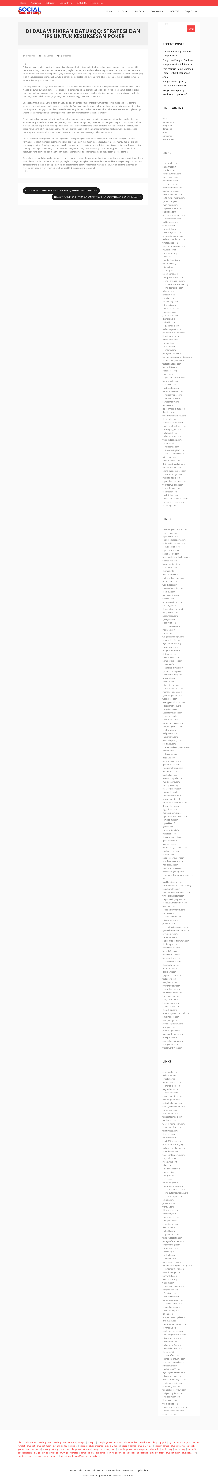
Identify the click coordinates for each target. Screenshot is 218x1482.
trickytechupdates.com (172, 484)
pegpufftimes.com (170, 180)
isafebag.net (168, 270)
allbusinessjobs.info (171, 546)
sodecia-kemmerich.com (173, 909)
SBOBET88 (81, 3)
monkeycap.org (169, 253)
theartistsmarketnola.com (174, 415)
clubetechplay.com (171, 965)
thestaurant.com (169, 937)
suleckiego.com (169, 505)
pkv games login (169, 122)
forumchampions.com (172, 187)
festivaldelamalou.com (172, 194)
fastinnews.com (169, 979)
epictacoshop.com (170, 388)
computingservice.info (172, 726)
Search (165, 23)
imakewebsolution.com (173, 588)
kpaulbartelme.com (171, 889)
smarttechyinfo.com (171, 640)
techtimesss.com (170, 222)
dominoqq (167, 129)
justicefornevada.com (172, 712)
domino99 (31, 1442)
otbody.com (168, 291)
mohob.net (167, 633)
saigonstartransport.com (173, 377)
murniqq (64, 1452)
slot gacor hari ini (51, 1456)
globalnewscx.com (170, 754)
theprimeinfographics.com (174, 899)
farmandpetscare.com (172, 723)
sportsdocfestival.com (172, 1041)
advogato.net (168, 267)
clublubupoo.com (170, 944)
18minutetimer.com (171, 685)
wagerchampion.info (171, 799)
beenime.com (168, 906)
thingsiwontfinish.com (172, 1048)
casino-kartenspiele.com (173, 281)
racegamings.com (170, 1020)
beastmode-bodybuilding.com (176, 557)
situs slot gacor (184, 1442)
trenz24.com (168, 298)
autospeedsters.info (171, 795)
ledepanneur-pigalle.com (173, 408)
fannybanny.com (169, 982)
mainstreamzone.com (172, 692)
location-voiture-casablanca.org (176, 885)
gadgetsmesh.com (170, 709)
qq (124, 1452)
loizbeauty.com (169, 305)
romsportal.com (169, 1037)
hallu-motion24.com (171, 436)
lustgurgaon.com (170, 616)
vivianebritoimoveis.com (173, 246)
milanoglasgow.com (171, 429)
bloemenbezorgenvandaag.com (177, 357)
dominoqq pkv (87, 1452)
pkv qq (21, 1442)
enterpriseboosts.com (172, 277)
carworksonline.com (171, 218)
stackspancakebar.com (172, 422)
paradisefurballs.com (172, 661)
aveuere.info (168, 664)
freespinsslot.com (170, 657)
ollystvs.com (168, 750)
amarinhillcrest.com (171, 260)
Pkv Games (36, 3)
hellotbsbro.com (170, 719)
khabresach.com (169, 491)
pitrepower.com (169, 457)
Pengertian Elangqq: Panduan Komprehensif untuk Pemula (177, 62)
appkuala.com (168, 346)
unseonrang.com (170, 737)
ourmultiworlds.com (171, 173)
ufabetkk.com (168, 322)
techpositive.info (169, 733)
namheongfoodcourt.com (174, 426)
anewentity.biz (168, 343)
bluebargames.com (171, 191)
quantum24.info (169, 840)
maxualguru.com (170, 647)
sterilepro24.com (170, 864)
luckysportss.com (170, 999)
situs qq (83, 1446)
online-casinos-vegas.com (174, 471)
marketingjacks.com (171, 477)
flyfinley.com (168, 598)
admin (32, 55)
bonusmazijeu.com (171, 947)
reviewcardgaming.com (173, 871)
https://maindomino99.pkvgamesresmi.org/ (80, 1456)
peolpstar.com (169, 211)
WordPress (129, 1475)
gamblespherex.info (171, 813)
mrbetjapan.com (170, 339)
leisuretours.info (169, 716)
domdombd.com (170, 968)
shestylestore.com (170, 1044)
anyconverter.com (170, 308)
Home (23, 3)
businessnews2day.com (173, 858)
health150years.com (171, 232)
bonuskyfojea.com (170, 951)
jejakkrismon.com (170, 315)
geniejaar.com (168, 619)
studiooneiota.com (171, 782)
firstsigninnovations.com (173, 198)
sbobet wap (167, 1449)
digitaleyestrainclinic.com (173, 464)
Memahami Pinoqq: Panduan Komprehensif (177, 53)
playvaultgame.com (171, 1030)
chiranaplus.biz (169, 419)
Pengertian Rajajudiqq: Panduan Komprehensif (174, 92)
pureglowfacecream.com (173, 332)
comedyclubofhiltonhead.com (176, 892)
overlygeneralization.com (173, 702)
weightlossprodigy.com (173, 636)
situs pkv (72, 1442)
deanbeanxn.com (170, 574)
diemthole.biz (168, 319)
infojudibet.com (169, 567)
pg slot (172, 1442)
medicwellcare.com (171, 851)
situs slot (31, 1446)
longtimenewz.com (171, 996)
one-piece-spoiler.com (172, 778)
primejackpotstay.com (172, 1023)
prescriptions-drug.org (172, 236)
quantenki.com (169, 844)
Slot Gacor (50, 3)
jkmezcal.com (168, 923)
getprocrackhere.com (172, 975)
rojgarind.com (168, 678)
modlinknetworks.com (172, 992)
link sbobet (145, 1442)
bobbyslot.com (169, 622)
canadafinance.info (171, 398)
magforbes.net (169, 249)
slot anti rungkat (60, 1446)
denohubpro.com (170, 771)
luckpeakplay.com (170, 1003)
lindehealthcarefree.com (173, 543)
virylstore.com (168, 225)
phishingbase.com (170, 1016)
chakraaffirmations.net (172, 609)
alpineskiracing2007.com (173, 450)
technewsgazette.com (172, 329)
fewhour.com (168, 681)
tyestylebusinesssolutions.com (176, 930)
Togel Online (97, 3)
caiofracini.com (169, 730)
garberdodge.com (170, 201)
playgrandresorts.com (172, 1034)
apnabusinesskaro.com (173, 502)
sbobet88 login (25, 1452)
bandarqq (100, 1452)
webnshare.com (169, 698)
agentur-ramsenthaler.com (174, 816)
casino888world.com (171, 916)
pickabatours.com (170, 553)
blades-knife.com (170, 775)
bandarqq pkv (44, 1442)
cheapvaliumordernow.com (175, 902)
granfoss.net (168, 443)
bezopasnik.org (169, 370)
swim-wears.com (170, 205)
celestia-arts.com (170, 184)
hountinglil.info (169, 605)
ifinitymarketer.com (171, 985)
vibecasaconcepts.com (172, 837)
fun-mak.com (168, 913)
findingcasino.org (170, 785)
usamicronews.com (171, 1006)
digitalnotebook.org (171, 643)
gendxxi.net (167, 826)
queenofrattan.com (171, 764)
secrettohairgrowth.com (173, 360)
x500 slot (118, 1442)
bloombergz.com (170, 274)
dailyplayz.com (169, 972)
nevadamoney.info (170, 401)
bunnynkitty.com (169, 367)
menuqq (54, 1452)
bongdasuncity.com (171, 650)
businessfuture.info (171, 564)
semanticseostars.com (172, 688)
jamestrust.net (168, 294)
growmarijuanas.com (172, 695)
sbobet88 (192, 1449)
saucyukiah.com (169, 163)
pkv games (66, 55)
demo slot (155, 1449)
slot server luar (131, 1442)
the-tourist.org (169, 263)
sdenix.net (167, 256)
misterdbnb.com (170, 920)
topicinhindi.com (170, 536)
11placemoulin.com (171, 626)
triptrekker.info (169, 823)
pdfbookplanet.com (171, 761)
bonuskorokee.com (171, 954)
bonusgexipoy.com (171, 958)
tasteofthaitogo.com (171, 363)
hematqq (74, 1452)
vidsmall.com (168, 854)
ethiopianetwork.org (171, 706)
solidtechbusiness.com (172, 868)
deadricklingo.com (170, 806)
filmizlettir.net (168, 170)
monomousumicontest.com (175, 802)
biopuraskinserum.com (173, 391)
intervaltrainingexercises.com (175, 927)
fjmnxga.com (168, 374)
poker (165, 132)
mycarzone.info (169, 833)
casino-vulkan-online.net (173, 453)
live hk (165, 118)
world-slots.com (169, 585)
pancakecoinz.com (170, 595)
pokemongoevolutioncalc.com (176, 1013)
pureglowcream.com (171, 353)
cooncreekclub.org (171, 177)
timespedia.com (169, 312)
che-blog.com (168, 591)
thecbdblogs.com (170, 495)
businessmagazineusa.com (174, 847)
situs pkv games (105, 1442)
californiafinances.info (172, 395)
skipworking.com (170, 301)
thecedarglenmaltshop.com (175, 529)
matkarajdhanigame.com (173, 578)
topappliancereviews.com (174, 481)
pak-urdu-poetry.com (172, 740)
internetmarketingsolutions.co (176, 747)
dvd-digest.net (169, 412)
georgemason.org (170, 533)
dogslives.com (169, 757)
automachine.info (170, 792)
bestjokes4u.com (170, 612)
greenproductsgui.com (172, 671)
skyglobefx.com (169, 809)
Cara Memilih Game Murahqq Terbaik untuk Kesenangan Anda (177, 72)
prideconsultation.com (172, 602)
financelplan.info (169, 560)
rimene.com (167, 405)
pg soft (163, 1442)
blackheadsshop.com (172, 882)
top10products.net (171, 550)
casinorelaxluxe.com (171, 961)
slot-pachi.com (169, 654)
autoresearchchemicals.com (175, 498)
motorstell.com (169, 229)
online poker (168, 139)
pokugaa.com (168, 1027)
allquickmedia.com (171, 325)
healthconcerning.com (172, 674)
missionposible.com (171, 467)
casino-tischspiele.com (172, 287)
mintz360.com (168, 629)
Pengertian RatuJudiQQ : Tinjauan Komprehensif (174, 83)
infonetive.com (169, 384)
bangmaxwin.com (170, 381)
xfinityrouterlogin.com (172, 474)
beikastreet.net (169, 166)
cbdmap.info (168, 571)
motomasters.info (170, 830)
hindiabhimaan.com (171, 488)
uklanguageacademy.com (174, 540)
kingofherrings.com (171, 336)
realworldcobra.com (171, 788)
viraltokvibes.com (170, 243)
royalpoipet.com (170, 934)
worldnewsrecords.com (173, 861)
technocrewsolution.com (173, 239)
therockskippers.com (172, 440)
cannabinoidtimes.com (172, 667)
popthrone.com (169, 581)
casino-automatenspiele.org (175, 284)
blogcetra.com (169, 743)
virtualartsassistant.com (173, 895)
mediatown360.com (171, 460)
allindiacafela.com (170, 446)
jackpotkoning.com (171, 989)
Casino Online (66, 3)
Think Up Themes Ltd (102, 1475)
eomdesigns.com (170, 819)
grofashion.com (169, 1010)
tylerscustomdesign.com (173, 215)
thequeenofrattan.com (172, 768)
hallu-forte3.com (169, 433)
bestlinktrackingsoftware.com (175, 940)
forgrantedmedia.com (172, 208)
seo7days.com (169, 350)
